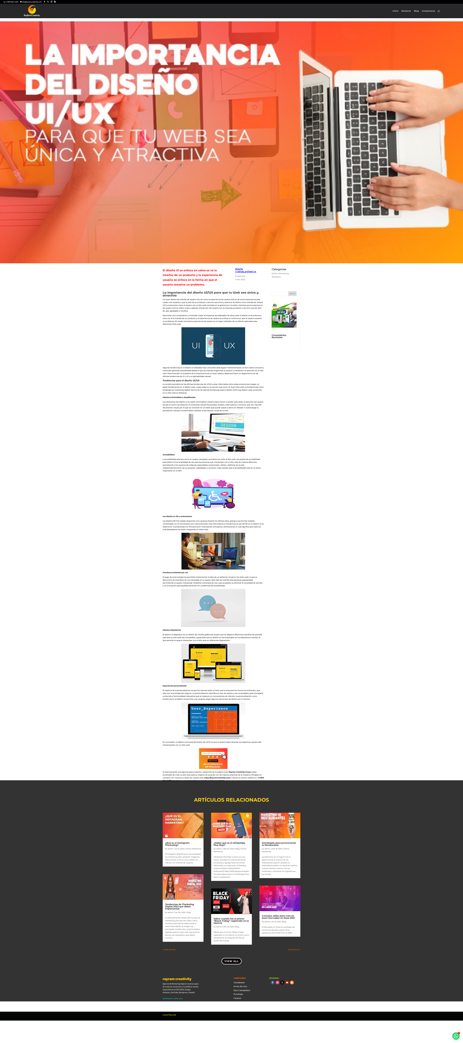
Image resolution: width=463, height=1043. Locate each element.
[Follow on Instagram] (277, 982)
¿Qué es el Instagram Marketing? (177, 844)
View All (231, 961)
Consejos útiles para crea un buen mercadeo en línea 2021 (278, 917)
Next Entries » (294, 950)
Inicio (395, 11)
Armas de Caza (240, 986)
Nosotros (406, 11)
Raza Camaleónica (242, 990)
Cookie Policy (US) (169, 1015)
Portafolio (238, 994)
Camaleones (239, 982)
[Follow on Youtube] (287, 982)
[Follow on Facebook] (273, 982)
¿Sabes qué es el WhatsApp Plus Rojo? (229, 844)
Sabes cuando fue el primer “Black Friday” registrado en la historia (231, 920)
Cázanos (237, 998)
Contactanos (428, 11)
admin (170, 849)
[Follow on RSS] (292, 982)
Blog (416, 11)
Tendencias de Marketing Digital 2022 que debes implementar (179, 906)
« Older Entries (169, 950)
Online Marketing (193, 849)
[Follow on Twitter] (282, 982)
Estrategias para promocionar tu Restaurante (279, 844)
